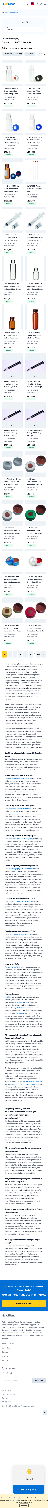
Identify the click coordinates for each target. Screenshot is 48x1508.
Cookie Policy (14, 1500)
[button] (41, 29)
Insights (5, 1360)
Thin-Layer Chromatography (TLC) (20, 934)
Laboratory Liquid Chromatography (20, 838)
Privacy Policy (19, 1498)
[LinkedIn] (11, 1373)
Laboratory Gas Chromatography (19, 808)
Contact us (6, 1348)
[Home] (8, 4)
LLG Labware (19, 1013)
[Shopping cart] (40, 4)
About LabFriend (8, 1344)
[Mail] (7, 1373)
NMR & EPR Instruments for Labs (19, 778)
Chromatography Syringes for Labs (20, 901)
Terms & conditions (9, 1394)
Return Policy (6, 1391)
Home (4, 12)
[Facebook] (3, 1373)
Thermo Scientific (21, 1002)
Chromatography (12, 12)
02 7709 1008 (10, 1368)
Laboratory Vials (14, 967)
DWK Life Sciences (23, 1008)
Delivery (5, 1356)
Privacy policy (7, 1401)
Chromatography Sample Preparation (21, 869)
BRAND (7, 997)
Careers (5, 1352)
